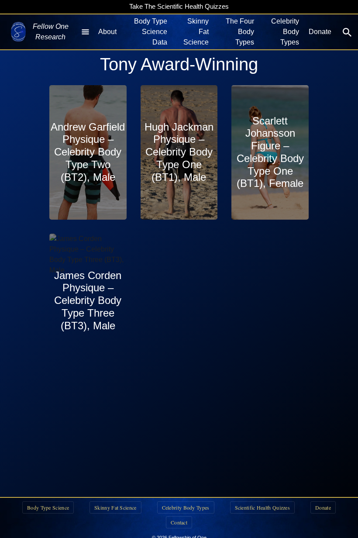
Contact (179, 522)
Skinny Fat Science (196, 31)
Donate (320, 31)
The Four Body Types (240, 31)
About (107, 31)
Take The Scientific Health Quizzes (179, 6)
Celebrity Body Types (285, 31)
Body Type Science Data (150, 31)
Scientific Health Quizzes (262, 507)
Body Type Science (48, 507)
